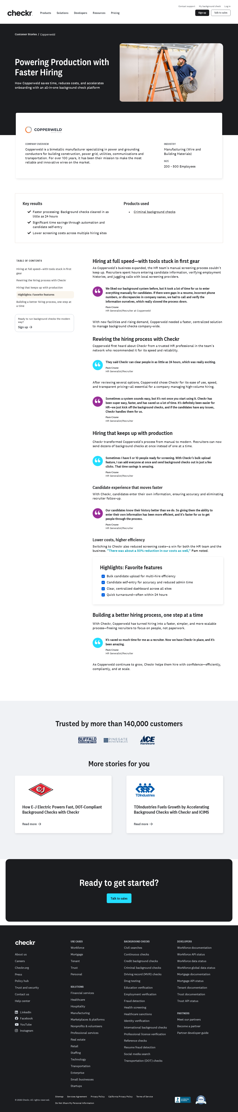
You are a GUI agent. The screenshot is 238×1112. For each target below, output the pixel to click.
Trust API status (187, 1001)
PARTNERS (183, 1013)
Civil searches (133, 947)
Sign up (23, 327)
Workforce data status (191, 961)
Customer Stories (26, 34)
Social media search (137, 1054)
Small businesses (82, 1079)
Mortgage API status (190, 981)
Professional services (85, 1033)
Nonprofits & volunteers (86, 1026)
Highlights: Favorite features (36, 295)
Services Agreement (77, 1096)
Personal (76, 974)
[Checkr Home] (20, 13)
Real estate (78, 1039)
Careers (20, 961)
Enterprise (77, 1073)
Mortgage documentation (193, 974)
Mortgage (77, 954)
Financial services (82, 993)
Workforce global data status (196, 967)
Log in (227, 6)
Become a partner (188, 1026)
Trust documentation (191, 994)
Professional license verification (145, 1034)
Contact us (22, 994)
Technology (78, 1059)
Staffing (76, 1052)
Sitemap (59, 1096)
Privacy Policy (98, 1096)
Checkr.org (22, 967)
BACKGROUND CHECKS (136, 941)
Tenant (75, 961)
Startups (76, 1086)
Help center (22, 1001)
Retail (74, 1046)
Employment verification (140, 994)
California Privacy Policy (120, 1096)
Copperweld (47, 34)
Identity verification (136, 1021)
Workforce (77, 947)
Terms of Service (144, 1096)
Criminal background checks (154, 212)
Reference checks (135, 1040)
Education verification (138, 987)
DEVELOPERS (184, 941)
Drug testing (132, 981)
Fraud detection (134, 1001)
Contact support (186, 6)
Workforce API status (191, 954)
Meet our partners (189, 1019)
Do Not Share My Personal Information (74, 1103)
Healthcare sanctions (138, 1014)
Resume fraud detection (139, 1047)
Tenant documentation (192, 987)
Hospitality (78, 1006)
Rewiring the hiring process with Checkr (41, 280)
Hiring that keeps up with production (39, 287)
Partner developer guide (192, 1033)
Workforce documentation (194, 947)
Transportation (80, 1066)
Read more (29, 824)
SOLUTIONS (77, 986)
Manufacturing (80, 1013)
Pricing (115, 13)
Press (18, 974)
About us (21, 954)
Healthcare (78, 999)
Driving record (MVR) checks (143, 974)
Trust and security (27, 987)
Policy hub (22, 981)
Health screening (135, 1007)
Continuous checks (136, 954)
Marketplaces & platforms (88, 1019)
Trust (74, 967)
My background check (210, 6)
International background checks (145, 1027)
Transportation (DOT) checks (143, 1060)
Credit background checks (141, 961)
